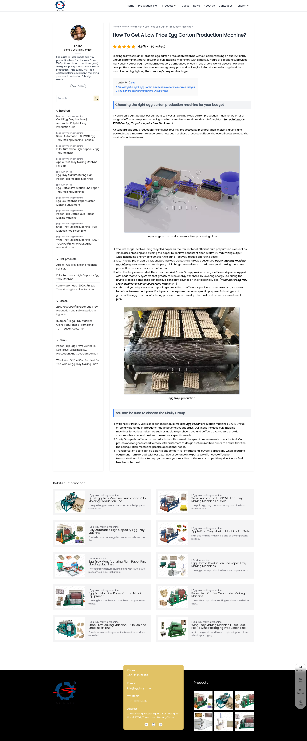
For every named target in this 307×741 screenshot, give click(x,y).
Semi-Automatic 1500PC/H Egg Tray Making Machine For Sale (75, 138)
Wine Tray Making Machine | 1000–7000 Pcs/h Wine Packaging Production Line (77, 243)
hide (132, 82)
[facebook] (153, 724)
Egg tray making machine (70, 116)
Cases (185, 6)
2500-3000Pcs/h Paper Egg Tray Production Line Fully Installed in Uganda (77, 310)
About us (209, 6)
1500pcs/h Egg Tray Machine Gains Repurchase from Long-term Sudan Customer (75, 324)
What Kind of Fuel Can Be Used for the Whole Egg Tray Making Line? (78, 362)
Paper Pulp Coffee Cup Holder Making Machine (75, 216)
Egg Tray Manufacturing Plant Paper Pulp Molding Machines (75, 177)
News (196, 6)
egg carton (193, 424)
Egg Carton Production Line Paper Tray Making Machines (77, 190)
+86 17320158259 (137, 675)
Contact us (225, 6)
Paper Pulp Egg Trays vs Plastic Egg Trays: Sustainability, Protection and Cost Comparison (77, 349)
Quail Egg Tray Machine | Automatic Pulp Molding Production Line (71, 123)
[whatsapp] (160, 724)
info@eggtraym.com (140, 688)
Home (130, 6)
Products (167, 6)
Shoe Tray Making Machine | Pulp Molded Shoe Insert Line (76, 229)
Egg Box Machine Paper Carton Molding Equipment (75, 203)
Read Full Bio (78, 86)
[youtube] (146, 724)
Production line (147, 6)
